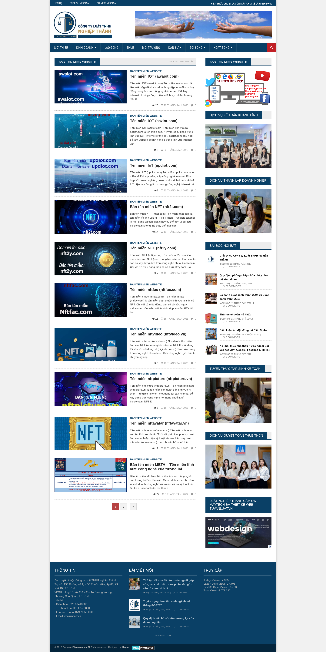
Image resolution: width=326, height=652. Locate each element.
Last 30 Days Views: (216, 587)
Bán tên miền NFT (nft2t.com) (156, 207)
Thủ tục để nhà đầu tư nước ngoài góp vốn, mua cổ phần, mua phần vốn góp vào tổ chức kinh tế (168, 584)
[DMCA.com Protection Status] (143, 647)
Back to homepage (179, 61)
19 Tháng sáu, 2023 (176, 231)
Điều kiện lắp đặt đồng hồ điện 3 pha (243, 330)
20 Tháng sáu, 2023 (176, 105)
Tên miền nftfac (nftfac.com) (155, 289)
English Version (79, 3)
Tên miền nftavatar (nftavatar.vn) (159, 423)
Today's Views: (213, 580)
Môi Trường (151, 47)
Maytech (126, 647)
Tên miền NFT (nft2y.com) (153, 248)
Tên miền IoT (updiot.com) (154, 165)
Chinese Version (106, 3)
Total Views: (211, 590)
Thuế (130, 47)
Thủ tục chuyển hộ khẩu (235, 314)
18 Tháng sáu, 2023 (176, 318)
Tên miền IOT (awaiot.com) (154, 76)
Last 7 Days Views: (215, 583)
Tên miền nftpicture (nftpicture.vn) (161, 379)
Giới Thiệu (61, 47)
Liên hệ (58, 3)
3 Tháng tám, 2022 (177, 494)
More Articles (163, 635)
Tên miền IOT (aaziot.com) (154, 121)
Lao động (111, 47)
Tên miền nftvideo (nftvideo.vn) (158, 334)
